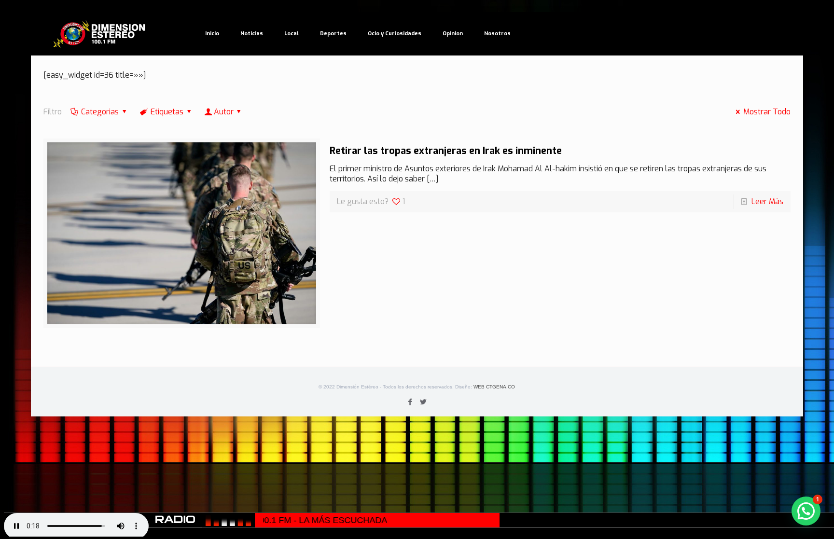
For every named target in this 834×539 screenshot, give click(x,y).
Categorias (100, 112)
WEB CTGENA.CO (494, 386)
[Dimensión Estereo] (100, 33)
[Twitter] (423, 402)
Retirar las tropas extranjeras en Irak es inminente (446, 150)
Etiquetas (167, 112)
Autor (224, 112)
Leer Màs (767, 201)
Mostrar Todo (767, 112)
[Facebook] (410, 402)
